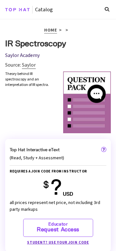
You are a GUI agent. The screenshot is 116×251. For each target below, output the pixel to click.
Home (50, 30)
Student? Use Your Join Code (58, 242)
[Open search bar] (107, 9)
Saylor (29, 65)
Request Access (58, 227)
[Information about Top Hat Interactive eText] (104, 149)
